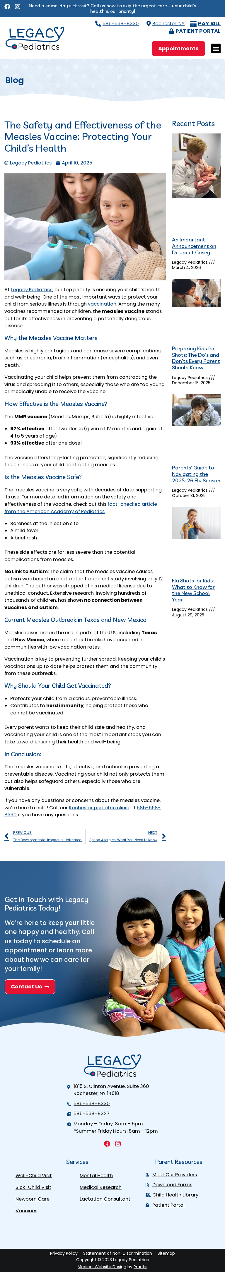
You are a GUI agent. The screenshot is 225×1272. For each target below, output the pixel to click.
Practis (140, 1267)
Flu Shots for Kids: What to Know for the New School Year (193, 590)
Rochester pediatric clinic (99, 807)
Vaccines (26, 1210)
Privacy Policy (64, 1253)
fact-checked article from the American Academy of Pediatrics (80, 508)
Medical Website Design (102, 1267)
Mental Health (96, 1175)
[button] (216, 48)
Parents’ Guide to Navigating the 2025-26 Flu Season (196, 474)
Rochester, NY (168, 23)
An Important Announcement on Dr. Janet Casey (194, 246)
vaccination (102, 304)
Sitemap (166, 1253)
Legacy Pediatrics (31, 289)
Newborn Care (33, 1199)
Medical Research (101, 1187)
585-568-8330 (121, 23)
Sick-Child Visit (33, 1187)
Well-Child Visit (34, 1175)
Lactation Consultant (105, 1199)
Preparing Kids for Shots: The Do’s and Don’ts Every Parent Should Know (196, 358)
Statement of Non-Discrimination (117, 1253)
